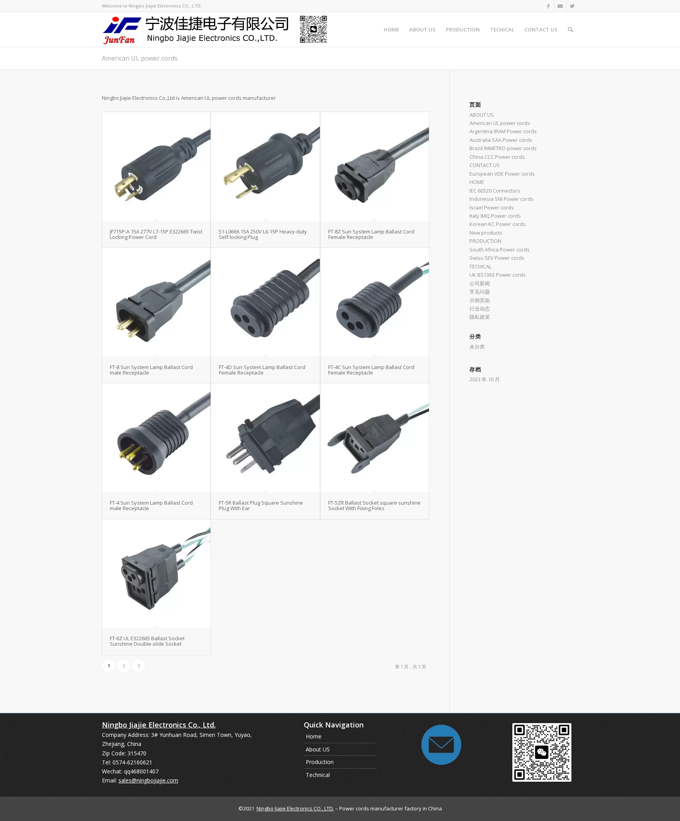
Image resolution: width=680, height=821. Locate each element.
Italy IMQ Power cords (495, 215)
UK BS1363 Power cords (497, 274)
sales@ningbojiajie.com (148, 780)
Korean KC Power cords (497, 224)
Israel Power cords (491, 207)
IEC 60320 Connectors (494, 190)
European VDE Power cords (502, 173)
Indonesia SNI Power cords (501, 198)
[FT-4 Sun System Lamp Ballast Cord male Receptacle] (156, 437)
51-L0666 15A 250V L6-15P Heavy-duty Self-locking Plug (263, 234)
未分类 (477, 346)
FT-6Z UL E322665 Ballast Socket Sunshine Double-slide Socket (147, 641)
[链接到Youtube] (560, 6)
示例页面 (479, 300)
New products (486, 232)
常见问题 (479, 291)
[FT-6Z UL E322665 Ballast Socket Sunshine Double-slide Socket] (156, 573)
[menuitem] (391, 29)
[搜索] (570, 29)
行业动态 (479, 308)
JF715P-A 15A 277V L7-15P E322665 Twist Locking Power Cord (156, 234)
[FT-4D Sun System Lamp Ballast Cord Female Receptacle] (265, 302)
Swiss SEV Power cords (497, 257)
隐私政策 (479, 316)
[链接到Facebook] (548, 6)
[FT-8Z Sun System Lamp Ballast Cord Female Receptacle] (374, 166)
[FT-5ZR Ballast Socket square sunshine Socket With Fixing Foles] (374, 437)
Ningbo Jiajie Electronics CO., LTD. (295, 808)
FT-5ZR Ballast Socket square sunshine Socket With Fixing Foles (374, 505)
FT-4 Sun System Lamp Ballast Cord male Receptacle (151, 505)
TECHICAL (480, 266)
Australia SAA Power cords (500, 139)
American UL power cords (139, 58)
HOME (476, 182)
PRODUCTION (485, 240)
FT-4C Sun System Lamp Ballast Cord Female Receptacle (371, 370)
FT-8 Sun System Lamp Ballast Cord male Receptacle (151, 370)
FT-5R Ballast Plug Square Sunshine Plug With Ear (261, 505)
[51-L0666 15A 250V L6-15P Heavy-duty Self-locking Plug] (265, 166)
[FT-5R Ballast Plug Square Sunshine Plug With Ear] (265, 437)
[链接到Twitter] (572, 6)
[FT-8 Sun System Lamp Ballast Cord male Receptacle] (156, 302)
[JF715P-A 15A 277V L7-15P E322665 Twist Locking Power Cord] (156, 166)
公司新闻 (479, 283)
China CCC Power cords (497, 156)
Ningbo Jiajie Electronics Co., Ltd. (159, 724)
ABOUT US (481, 114)
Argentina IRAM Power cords (503, 131)
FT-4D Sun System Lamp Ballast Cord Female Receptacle (262, 370)
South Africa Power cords (499, 249)
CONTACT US (484, 165)
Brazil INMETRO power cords (503, 148)
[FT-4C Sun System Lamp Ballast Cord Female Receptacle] (374, 302)
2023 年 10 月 (484, 379)
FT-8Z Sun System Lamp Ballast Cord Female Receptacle (371, 234)
